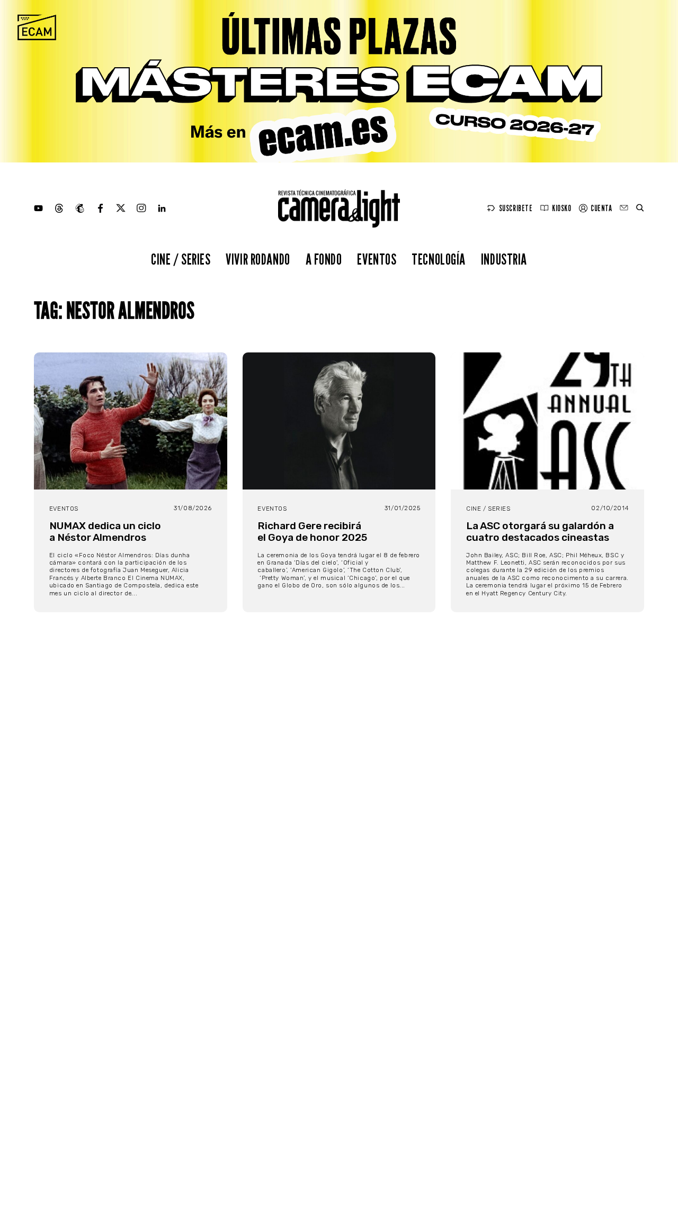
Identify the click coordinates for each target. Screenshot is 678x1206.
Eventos (376, 259)
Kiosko (561, 208)
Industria (504, 259)
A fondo (324, 259)
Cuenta (601, 208)
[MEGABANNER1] (339, 81)
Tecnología (439, 259)
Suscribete (516, 208)
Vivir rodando (258, 259)
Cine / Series (181, 259)
